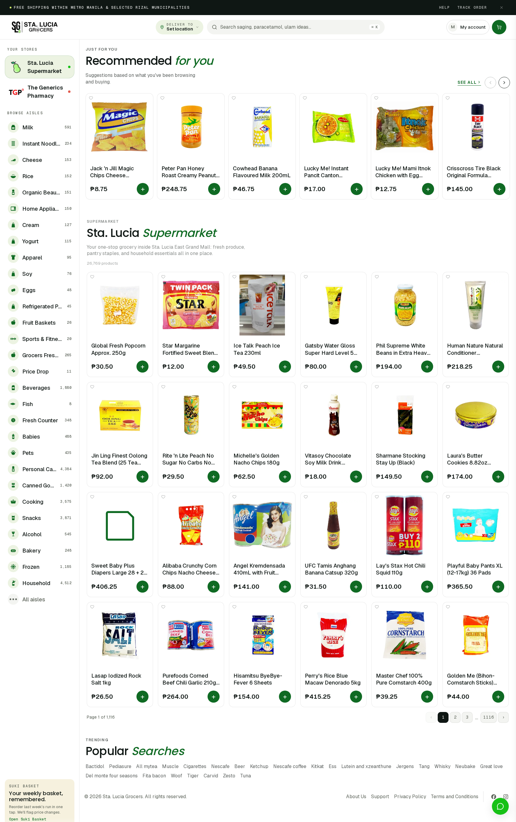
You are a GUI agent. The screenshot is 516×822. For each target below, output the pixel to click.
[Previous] (490, 82)
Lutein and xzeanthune (366, 766)
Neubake (465, 766)
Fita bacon (154, 776)
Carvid (211, 776)
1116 (488, 717)
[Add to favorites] (91, 98)
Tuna (245, 776)
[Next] (504, 82)
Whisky (442, 766)
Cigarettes (194, 766)
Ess (332, 766)
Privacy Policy (410, 796)
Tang (424, 766)
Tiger (193, 776)
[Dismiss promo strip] (501, 7)
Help (444, 7)
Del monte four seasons (112, 776)
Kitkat (317, 766)
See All (467, 82)
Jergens (405, 766)
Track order (472, 7)
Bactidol (95, 766)
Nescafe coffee (289, 766)
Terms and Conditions (454, 796)
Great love (491, 766)
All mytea (146, 766)
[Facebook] (493, 796)
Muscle (170, 766)
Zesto (229, 776)
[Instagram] (505, 796)
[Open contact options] (500, 806)
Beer (239, 766)
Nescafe (220, 766)
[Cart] (499, 27)
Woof (176, 776)
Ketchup (259, 766)
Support (380, 796)
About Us (356, 796)
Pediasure (120, 766)
